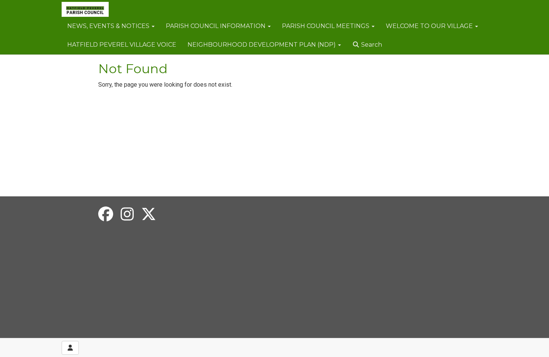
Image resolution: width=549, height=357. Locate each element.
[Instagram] (127, 214)
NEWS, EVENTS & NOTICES (109, 26)
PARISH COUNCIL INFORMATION (216, 26)
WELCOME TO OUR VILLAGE (430, 26)
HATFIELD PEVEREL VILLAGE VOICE (121, 44)
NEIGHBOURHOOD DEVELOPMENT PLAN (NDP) (262, 44)
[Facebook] (105, 214)
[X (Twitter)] (148, 214)
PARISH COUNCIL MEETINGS (326, 26)
